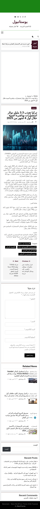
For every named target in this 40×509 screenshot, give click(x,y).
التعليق (32, 299)
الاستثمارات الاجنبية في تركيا (27, 247)
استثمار (34, 108)
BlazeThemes (21, 506)
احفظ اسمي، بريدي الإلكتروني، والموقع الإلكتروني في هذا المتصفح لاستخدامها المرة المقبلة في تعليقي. (22, 347)
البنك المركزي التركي (29, 251)
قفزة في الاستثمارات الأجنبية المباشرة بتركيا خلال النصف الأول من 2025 (17, 428)
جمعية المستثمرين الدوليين (27, 254)
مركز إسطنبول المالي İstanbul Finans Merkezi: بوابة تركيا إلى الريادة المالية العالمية (18, 374)
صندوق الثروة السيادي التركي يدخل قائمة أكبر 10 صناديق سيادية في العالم (17, 415)
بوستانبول (20, 22)
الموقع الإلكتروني (30, 337)
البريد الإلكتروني (29, 329)
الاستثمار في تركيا (24, 244)
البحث (35, 445)
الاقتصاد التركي (10, 247)
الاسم (33, 321)
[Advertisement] (20, 74)
